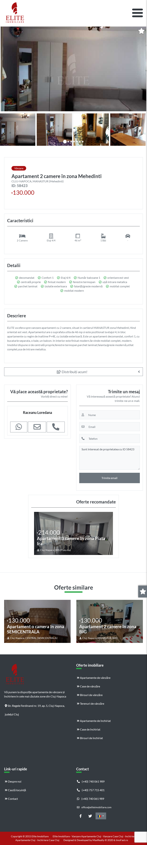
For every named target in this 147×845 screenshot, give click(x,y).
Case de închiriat (89, 729)
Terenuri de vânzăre (91, 703)
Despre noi (14, 781)
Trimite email (109, 478)
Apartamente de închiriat (95, 720)
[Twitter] (90, 816)
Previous (37, 533)
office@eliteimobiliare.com (96, 807)
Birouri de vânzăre (91, 695)
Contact (12, 798)
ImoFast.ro (122, 840)
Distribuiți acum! (74, 372)
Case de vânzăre (89, 686)
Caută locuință (16, 790)
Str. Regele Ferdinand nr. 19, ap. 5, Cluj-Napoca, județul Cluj (35, 707)
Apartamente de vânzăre (94, 677)
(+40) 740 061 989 (93, 781)
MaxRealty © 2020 (103, 840)
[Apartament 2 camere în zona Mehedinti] (73, 69)
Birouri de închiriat (91, 738)
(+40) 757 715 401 (93, 790)
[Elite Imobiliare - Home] (15, 12)
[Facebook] (80, 816)
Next (110, 533)
